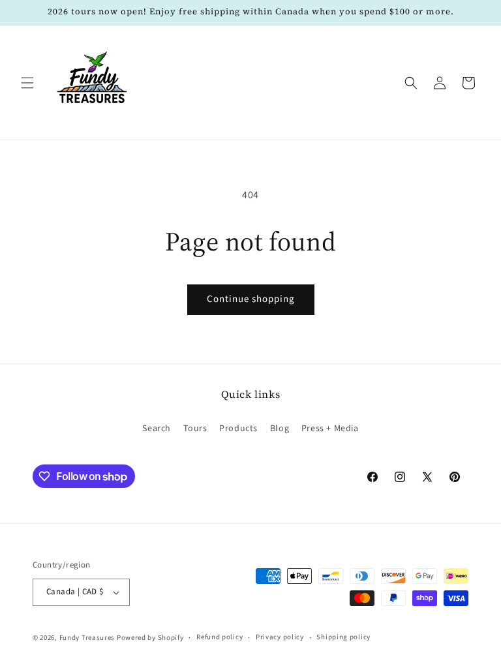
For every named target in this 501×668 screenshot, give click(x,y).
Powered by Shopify (150, 638)
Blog (279, 428)
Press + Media (330, 428)
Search (156, 428)
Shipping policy (343, 637)
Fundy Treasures (87, 638)
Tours (195, 428)
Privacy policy (280, 637)
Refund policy (219, 637)
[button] (27, 82)
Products (238, 428)
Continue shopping (251, 299)
